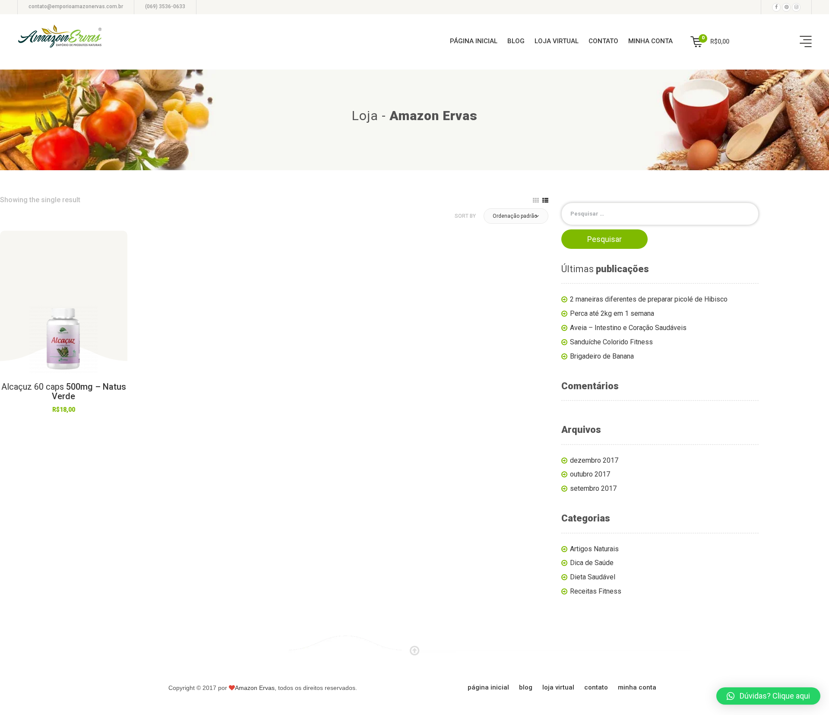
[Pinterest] (786, 7)
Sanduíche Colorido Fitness (611, 342)
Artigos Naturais (594, 549)
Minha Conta (650, 41)
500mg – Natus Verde (63, 391)
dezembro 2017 (594, 460)
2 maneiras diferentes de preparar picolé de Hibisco (649, 299)
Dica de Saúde (592, 563)
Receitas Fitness (595, 591)
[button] (516, 216)
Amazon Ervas (255, 687)
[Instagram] (796, 7)
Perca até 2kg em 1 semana (612, 313)
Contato (603, 41)
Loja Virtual (557, 41)
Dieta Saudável (592, 577)
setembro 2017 (593, 488)
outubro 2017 (590, 474)
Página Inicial (473, 41)
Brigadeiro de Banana (602, 356)
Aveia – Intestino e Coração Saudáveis (628, 328)
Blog (516, 41)
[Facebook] (776, 7)
